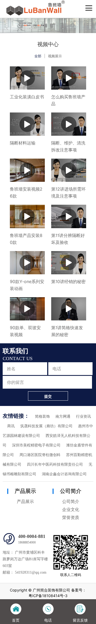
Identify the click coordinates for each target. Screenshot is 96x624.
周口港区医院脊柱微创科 (40, 455)
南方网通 (62, 416)
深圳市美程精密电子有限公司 (36, 445)
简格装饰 (42, 416)
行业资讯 (83, 416)
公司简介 (70, 491)
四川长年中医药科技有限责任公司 (55, 464)
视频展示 (55, 56)
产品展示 (25, 491)
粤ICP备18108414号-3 (48, 595)
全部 (37, 56)
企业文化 (70, 509)
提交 (48, 396)
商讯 (11, 426)
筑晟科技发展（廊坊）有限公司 (46, 426)
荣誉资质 (70, 517)
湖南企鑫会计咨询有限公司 (64, 474)
